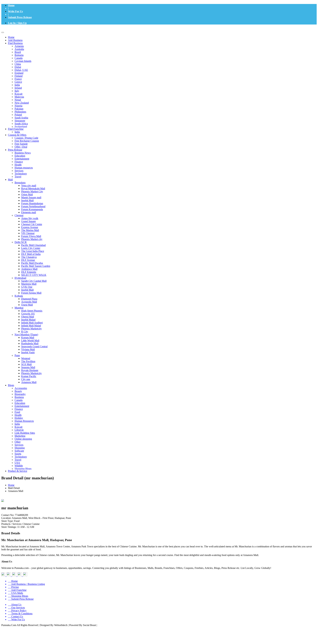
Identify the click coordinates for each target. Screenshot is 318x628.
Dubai (18, 67)
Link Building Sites (25, 432)
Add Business (15, 40)
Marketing (20, 435)
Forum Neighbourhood (33, 206)
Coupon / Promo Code (26, 137)
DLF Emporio (28, 272)
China (18, 64)
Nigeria (18, 105)
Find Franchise (16, 128)
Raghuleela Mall (29, 343)
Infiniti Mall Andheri (32, 322)
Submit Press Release (20, 17)
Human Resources (24, 421)
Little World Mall (30, 340)
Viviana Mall (28, 349)
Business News (23, 152)
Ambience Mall (29, 269)
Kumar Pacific (28, 376)
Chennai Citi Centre (31, 224)
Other (18, 441)
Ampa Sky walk (29, 218)
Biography (20, 394)
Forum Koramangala (32, 209)
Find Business (15, 43)
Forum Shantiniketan (32, 203)
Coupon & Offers (17, 134)
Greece (18, 81)
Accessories (21, 388)
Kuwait (18, 93)
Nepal (18, 99)
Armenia (19, 46)
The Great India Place (32, 251)
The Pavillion (28, 361)
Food (17, 412)
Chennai (19, 215)
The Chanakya (29, 257)
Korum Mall (27, 337)
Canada (19, 58)
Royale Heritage (29, 370)
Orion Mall (27, 194)
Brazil (18, 52)
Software (19, 450)
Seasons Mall (28, 367)
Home (11, 5)
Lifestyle (19, 429)
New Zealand (22, 102)
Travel (18, 176)
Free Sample (21, 143)
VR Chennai (27, 233)
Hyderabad (20, 277)
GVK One (26, 286)
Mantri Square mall (31, 197)
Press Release (15, 149)
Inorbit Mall (27, 200)
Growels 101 (28, 313)
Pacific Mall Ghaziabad (33, 245)
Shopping (20, 447)
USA (17, 462)
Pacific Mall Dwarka (32, 263)
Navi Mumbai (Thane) (26, 334)
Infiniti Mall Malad (31, 325)
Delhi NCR (21, 242)
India (17, 84)
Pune (17, 355)
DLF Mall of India (31, 254)
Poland (18, 114)
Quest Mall (27, 304)
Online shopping (23, 438)
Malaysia (19, 96)
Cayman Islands (23, 61)
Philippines (20, 111)
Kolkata (19, 295)
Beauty (18, 391)
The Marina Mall (30, 230)
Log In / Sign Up (17, 23)
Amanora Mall (28, 382)
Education (20, 155)
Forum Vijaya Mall (31, 236)
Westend (25, 358)
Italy (17, 90)
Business (19, 397)
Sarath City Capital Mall (34, 280)
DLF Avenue (28, 260)
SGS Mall (26, 364)
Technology (21, 173)
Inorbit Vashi (28, 352)
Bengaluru (20, 182)
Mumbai (19, 307)
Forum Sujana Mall (31, 292)
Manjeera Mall (28, 283)
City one (25, 379)
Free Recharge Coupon (27, 140)
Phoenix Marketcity (31, 328)
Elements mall (28, 212)
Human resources (24, 167)
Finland (19, 76)
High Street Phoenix (31, 310)
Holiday (19, 418)
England (19, 73)
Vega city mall (28, 185)
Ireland (18, 87)
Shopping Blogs (23, 468)
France (18, 78)
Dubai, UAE (21, 70)
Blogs (11, 385)
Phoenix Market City (32, 191)
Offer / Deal (21, 146)
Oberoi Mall (27, 316)
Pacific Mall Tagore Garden (35, 266)
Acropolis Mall (29, 301)
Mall (10, 179)
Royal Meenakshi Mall (33, 188)
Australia (19, 49)
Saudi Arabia (21, 117)
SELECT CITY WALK (33, 275)
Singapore (20, 120)
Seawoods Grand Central (34, 346)
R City (24, 331)
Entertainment (22, 158)
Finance (19, 161)
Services (19, 170)
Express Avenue (29, 227)
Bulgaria (19, 55)
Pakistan (19, 108)
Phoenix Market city (31, 239)
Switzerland (21, 126)
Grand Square (28, 221)
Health (18, 164)
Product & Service (17, 471)
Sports (18, 453)
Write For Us (15, 11)
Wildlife (19, 465)
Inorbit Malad (28, 319)
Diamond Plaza (29, 298)
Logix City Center (30, 248)
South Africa (21, 123)
